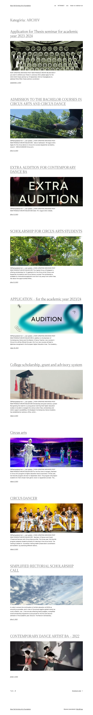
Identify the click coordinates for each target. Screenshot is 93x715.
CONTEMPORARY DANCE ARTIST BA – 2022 (44, 636)
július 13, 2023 (14, 150)
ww (67, 5)
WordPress (79, 709)
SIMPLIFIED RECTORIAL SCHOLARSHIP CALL (42, 568)
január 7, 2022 (14, 676)
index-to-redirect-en (76, 5)
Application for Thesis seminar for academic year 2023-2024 (44, 33)
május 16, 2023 (14, 348)
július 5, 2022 (14, 619)
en (55, 5)
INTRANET (61, 5)
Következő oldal (77, 691)
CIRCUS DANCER (23, 498)
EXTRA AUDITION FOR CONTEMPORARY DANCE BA (43, 169)
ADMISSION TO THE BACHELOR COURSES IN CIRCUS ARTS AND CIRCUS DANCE (46, 101)
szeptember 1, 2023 (15, 82)
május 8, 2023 (14, 481)
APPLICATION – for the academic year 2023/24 (45, 299)
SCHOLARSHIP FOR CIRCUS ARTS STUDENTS (46, 231)
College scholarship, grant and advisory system (46, 364)
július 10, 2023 (14, 282)
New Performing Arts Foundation (20, 5)
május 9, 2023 (14, 415)
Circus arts (18, 432)
